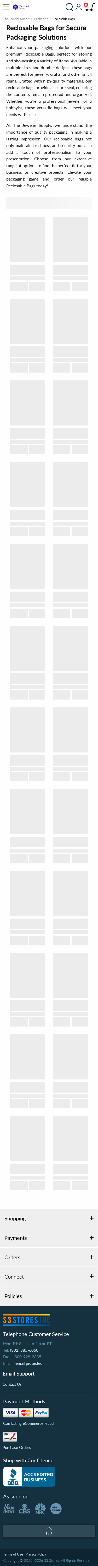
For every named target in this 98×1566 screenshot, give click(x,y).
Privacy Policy (36, 1554)
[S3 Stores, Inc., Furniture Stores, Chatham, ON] (29, 1477)
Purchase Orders (17, 1447)
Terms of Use (13, 1554)
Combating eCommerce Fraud (28, 1423)
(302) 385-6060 (24, 1350)
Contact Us (12, 1384)
